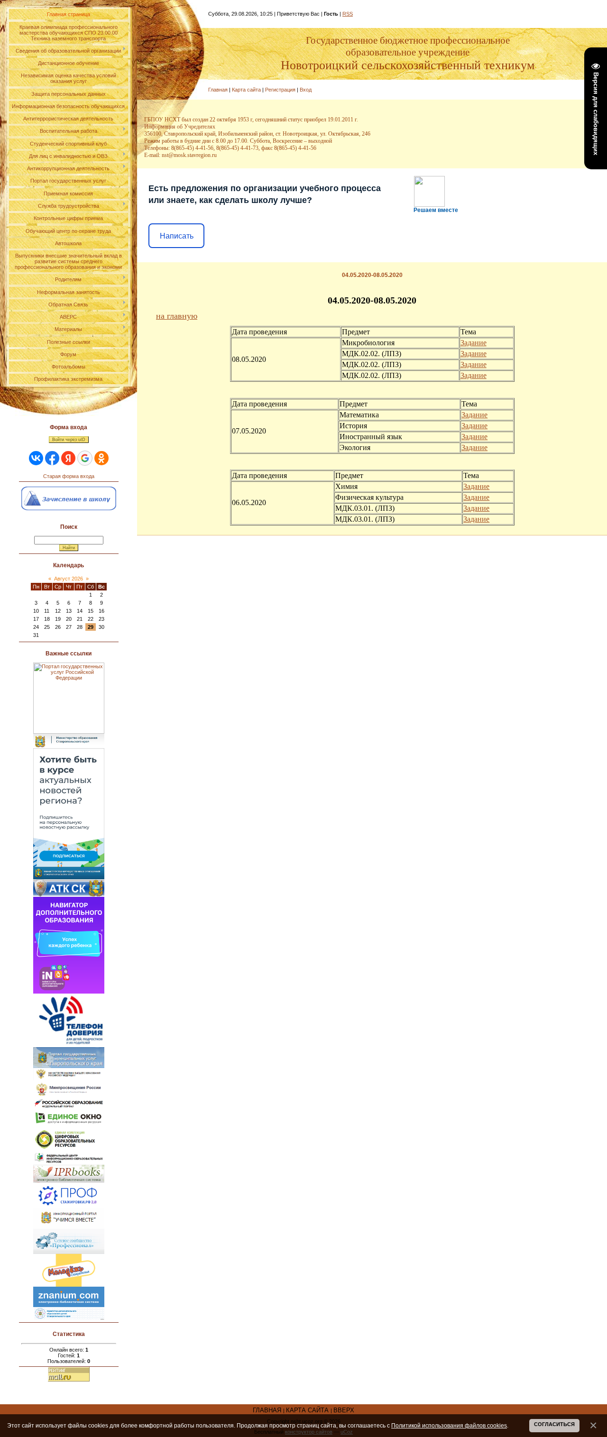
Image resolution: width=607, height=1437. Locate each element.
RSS (347, 14)
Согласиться (554, 1424)
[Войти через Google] (84, 458)
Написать (176, 236)
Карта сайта (246, 89)
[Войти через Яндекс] (68, 458)
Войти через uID (68, 439)
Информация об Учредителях (179, 126)
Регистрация (280, 89)
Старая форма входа (68, 476)
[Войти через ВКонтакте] (36, 458)
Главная (218, 89)
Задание (473, 343)
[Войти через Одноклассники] (101, 458)
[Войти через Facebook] (52, 458)
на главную (176, 316)
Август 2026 (68, 578)
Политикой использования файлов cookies (449, 1425)
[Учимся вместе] (68, 1211)
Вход (306, 89)
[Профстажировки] (68, 1185)
